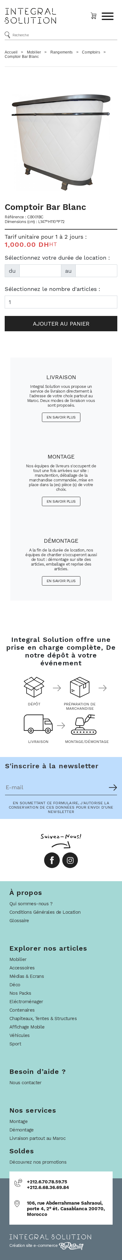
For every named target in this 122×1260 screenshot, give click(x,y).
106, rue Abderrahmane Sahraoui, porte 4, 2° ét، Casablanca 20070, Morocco (66, 1208)
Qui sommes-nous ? (30, 904)
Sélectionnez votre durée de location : (57, 257)
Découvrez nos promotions (37, 1162)
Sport (15, 1044)
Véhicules (19, 1035)
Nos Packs (20, 993)
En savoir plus (61, 417)
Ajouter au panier (61, 323)
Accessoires (22, 968)
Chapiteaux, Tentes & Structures (43, 1018)
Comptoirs (91, 52)
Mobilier (34, 52)
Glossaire (19, 920)
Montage (18, 1121)
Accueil (11, 52)
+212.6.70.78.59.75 (47, 1182)
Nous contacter (25, 1082)
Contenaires (22, 1010)
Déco (14, 985)
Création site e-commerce (34, 1245)
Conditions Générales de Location (44, 912)
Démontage (21, 1130)
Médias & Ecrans (26, 976)
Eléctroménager (26, 1001)
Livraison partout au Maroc (37, 1138)
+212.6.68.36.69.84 (48, 1187)
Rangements (61, 52)
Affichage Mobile (27, 1027)
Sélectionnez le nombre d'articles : (52, 289)
